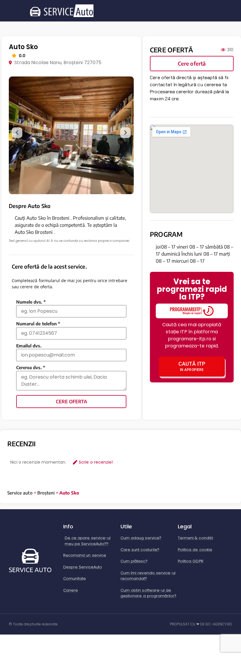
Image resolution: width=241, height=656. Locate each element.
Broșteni (46, 492)
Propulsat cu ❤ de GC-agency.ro (201, 624)
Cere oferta (71, 401)
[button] (17, 132)
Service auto (20, 492)
